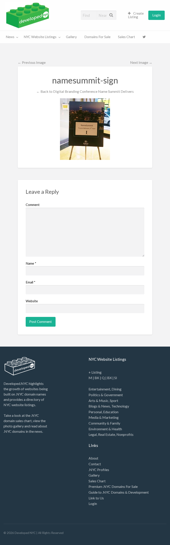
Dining (117, 389)
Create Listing (136, 15)
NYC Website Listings (40, 37)
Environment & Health (105, 429)
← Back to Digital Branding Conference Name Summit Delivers (85, 91)
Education (110, 412)
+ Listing (95, 372)
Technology (120, 406)
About (93, 458)
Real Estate (106, 434)
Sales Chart (126, 37)
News (10, 37)
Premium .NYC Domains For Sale (113, 486)
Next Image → (141, 62)
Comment (33, 205)
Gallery (71, 37)
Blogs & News (99, 406)
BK (97, 378)
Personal (95, 412)
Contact (95, 464)
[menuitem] (136, 15)
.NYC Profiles (99, 469)
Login (156, 15)
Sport (114, 400)
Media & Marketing (104, 417)
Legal (93, 434)
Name (31, 263)
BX (109, 378)
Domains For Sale (97, 37)
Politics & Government (106, 395)
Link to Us (96, 498)
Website (32, 301)
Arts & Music (98, 400)
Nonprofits (124, 434)
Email (30, 282)
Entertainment (99, 389)
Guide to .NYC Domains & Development (119, 492)
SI (115, 378)
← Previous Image (32, 62)
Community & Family (104, 423)
